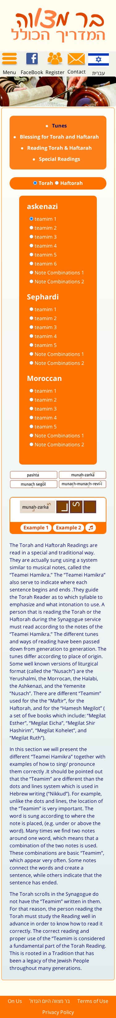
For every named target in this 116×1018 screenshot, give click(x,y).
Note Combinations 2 (59, 282)
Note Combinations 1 (59, 273)
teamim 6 (46, 264)
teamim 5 (46, 255)
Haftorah (71, 183)
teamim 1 (46, 219)
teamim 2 (46, 228)
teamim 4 (46, 246)
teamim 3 (46, 237)
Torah (46, 183)
